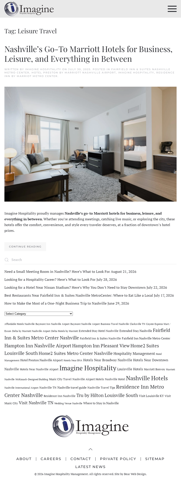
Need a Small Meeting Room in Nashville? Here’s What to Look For (57, 271)
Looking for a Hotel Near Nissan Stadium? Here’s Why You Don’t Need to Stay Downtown (75, 287)
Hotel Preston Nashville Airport (41, 360)
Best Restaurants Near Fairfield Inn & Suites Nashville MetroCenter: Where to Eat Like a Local (78, 295)
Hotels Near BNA (73, 360)
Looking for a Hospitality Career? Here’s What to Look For (50, 279)
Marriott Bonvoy (154, 369)
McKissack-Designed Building (31, 379)
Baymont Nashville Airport (85, 324)
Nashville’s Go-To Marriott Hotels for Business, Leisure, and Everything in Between (88, 53)
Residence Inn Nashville (59, 396)
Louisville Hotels (130, 369)
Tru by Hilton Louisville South (107, 395)
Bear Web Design (135, 474)
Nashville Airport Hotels (88, 379)
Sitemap (155, 459)
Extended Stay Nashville (135, 331)
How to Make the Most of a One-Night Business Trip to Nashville (55, 303)
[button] (172, 9)
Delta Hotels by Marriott (64, 331)
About (24, 459)
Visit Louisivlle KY (151, 396)
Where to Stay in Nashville (101, 403)
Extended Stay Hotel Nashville (99, 331)
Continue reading (25, 246)
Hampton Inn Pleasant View (101, 346)
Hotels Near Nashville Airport (39, 369)
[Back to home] (29, 9)
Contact (80, 459)
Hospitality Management (134, 353)
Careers (51, 459)
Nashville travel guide (72, 387)
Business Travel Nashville (115, 324)
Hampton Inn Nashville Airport (37, 345)
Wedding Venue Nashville (68, 403)
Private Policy (118, 459)
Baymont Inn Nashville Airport (53, 324)
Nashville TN (48, 387)
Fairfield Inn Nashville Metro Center (146, 338)
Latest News (90, 467)
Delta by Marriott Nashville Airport (31, 331)
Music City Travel (60, 379)
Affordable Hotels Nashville (19, 324)
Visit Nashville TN (36, 402)
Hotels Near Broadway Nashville (107, 360)
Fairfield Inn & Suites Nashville (100, 338)
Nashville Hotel (115, 379)
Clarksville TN (137, 324)
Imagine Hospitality (43, 69)
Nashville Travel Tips (101, 387)
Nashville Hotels (147, 378)
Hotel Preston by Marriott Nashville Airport (74, 72)
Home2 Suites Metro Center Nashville (76, 353)
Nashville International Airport (21, 387)
